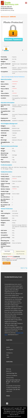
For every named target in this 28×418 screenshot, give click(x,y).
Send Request (7, 254)
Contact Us (9, 353)
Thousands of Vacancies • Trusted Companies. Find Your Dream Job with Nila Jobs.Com (13, 388)
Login (7, 357)
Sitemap (8, 369)
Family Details (9, 77)
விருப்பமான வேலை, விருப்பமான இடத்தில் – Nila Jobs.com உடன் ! (13, 381)
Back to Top (24, 268)
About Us (8, 371)
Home (8, 347)
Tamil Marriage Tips (11, 373)
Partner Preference (19, 77)
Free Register (9, 349)
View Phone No (20, 254)
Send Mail (7, 251)
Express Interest (20, 251)
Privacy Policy (10, 377)
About (3, 77)
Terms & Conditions (11, 375)
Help (7, 355)
